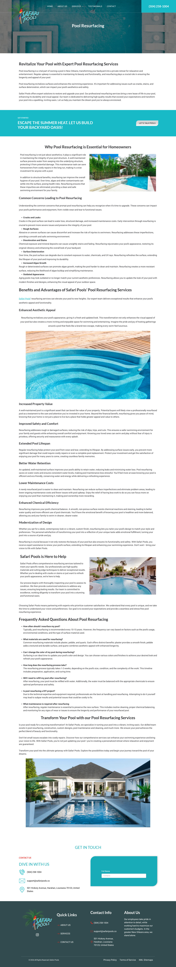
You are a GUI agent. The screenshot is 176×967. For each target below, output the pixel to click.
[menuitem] (50, 6)
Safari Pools (24, 298)
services (65, 933)
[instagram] (37, 935)
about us (65, 925)
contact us (66, 942)
